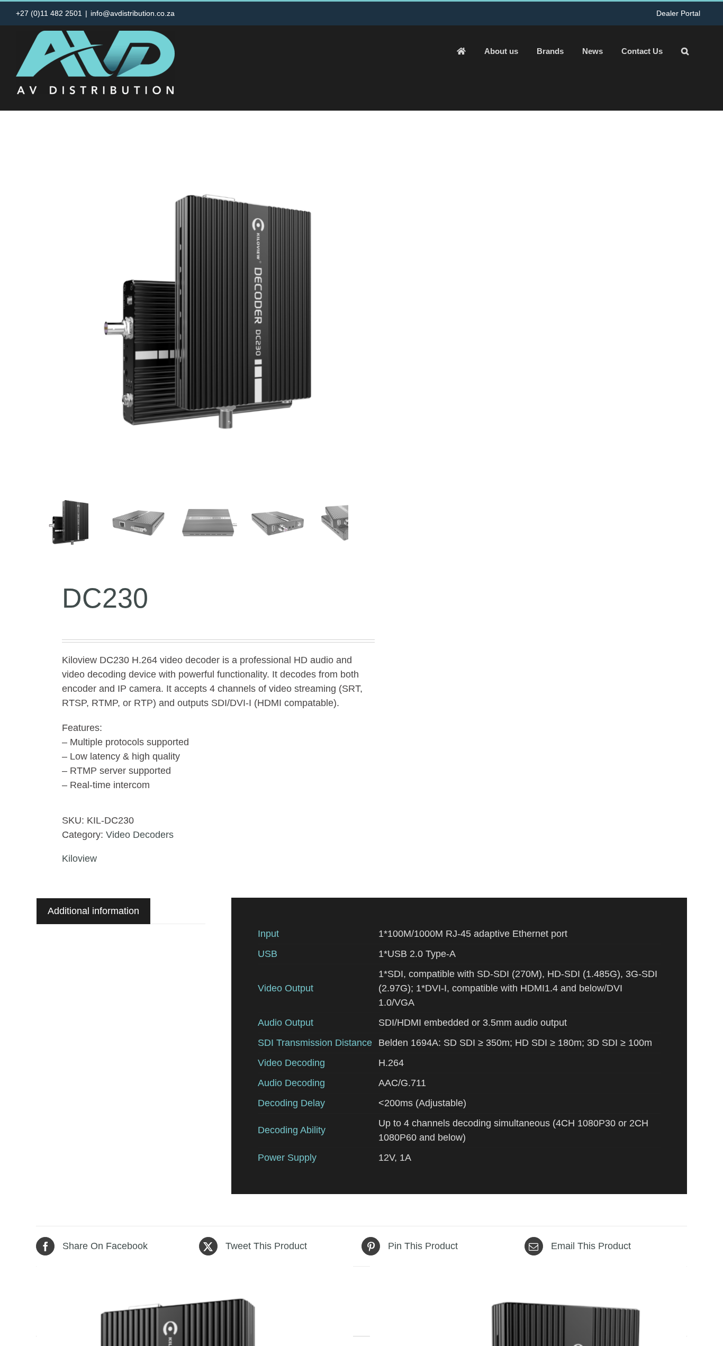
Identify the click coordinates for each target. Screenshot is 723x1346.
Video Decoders (140, 834)
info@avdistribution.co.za (133, 13)
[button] (685, 50)
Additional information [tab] (93, 911)
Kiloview (79, 858)
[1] (208, 314)
